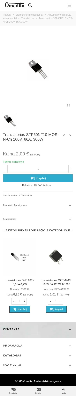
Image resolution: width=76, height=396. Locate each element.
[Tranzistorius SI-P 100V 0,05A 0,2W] (19, 257)
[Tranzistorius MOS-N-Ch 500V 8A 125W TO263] (56, 257)
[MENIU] (69, 5)
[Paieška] (30, 5)
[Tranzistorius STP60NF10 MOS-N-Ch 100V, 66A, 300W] (68, 105)
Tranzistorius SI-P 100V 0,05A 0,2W (19, 282)
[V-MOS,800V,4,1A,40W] (70, 135)
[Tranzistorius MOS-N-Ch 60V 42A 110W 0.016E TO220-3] (64, 135)
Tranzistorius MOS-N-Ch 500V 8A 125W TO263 (56, 282)
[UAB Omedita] (14, 4)
